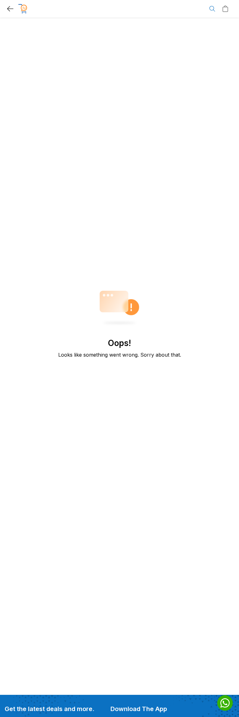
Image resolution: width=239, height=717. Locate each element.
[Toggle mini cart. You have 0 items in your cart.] (226, 8)
